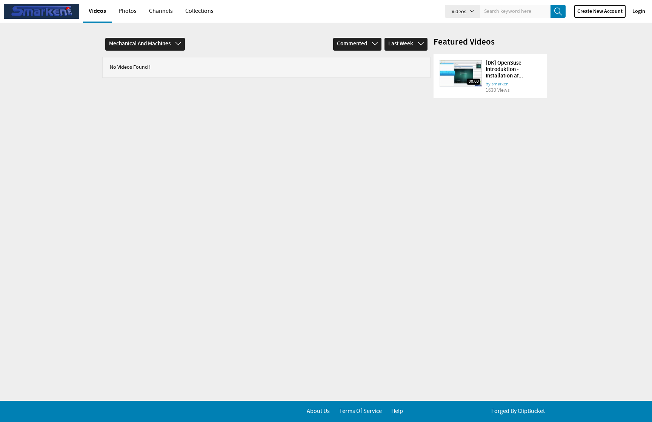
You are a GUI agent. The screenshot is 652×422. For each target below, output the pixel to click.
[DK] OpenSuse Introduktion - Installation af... (504, 69)
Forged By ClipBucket (518, 411)
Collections (199, 11)
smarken (500, 84)
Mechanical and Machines (140, 44)
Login (638, 11)
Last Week (401, 44)
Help (397, 411)
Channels (161, 11)
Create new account (600, 11)
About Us (318, 411)
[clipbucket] (41, 11)
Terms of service (360, 411)
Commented (352, 44)
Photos (127, 11)
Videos (97, 11)
